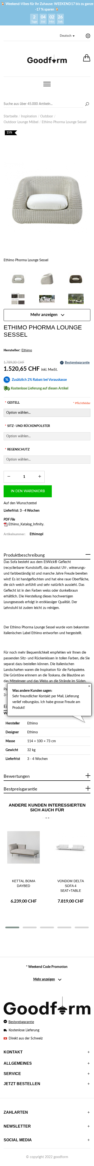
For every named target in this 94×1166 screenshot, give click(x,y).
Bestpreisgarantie (21, 1022)
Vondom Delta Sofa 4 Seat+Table (70, 886)
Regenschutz (17, 449)
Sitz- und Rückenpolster (27, 426)
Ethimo (32, 723)
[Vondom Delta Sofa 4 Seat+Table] (70, 850)
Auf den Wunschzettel (20, 503)
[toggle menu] (47, 84)
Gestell (12, 402)
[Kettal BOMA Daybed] (23, 850)
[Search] (47, 104)
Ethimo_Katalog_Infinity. (26, 524)
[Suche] (87, 104)
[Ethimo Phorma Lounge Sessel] (47, 197)
